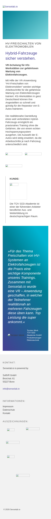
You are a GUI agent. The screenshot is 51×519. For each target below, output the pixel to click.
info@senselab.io (11, 389)
